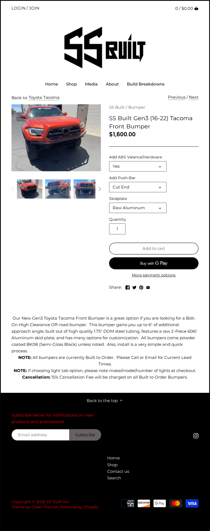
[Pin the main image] (141, 286)
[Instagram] (196, 435)
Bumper (136, 107)
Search (114, 477)
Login (18, 8)
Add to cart (153, 248)
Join (34, 8)
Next (194, 97)
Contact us (118, 471)
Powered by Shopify (79, 507)
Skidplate (118, 198)
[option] (29, 189)
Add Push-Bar (122, 178)
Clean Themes (44, 507)
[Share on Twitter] (134, 286)
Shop (112, 464)
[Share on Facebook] (128, 286)
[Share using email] (148, 286)
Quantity (117, 219)
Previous (176, 97)
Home (113, 458)
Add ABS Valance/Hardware (135, 157)
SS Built (117, 107)
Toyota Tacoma (44, 97)
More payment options (154, 275)
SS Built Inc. (57, 502)
